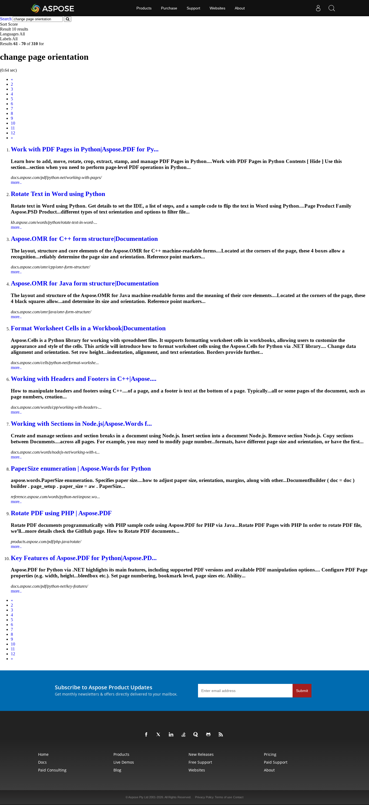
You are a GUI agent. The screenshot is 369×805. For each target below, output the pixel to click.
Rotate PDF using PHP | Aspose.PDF (61, 513)
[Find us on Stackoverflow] (184, 734)
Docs (42, 762)
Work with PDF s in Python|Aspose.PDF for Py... (85, 149)
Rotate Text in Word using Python (58, 193)
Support (193, 8)
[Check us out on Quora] (196, 734)
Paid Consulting (52, 770)
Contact (238, 797)
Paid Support (275, 762)
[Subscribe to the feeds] (221, 734)
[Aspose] (53, 8)
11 (13, 128)
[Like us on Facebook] (147, 734)
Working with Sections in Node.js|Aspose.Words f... (81, 423)
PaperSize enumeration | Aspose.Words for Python (81, 468)
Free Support (200, 762)
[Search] (331, 8)
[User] (318, 8)
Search (6, 18)
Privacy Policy (204, 797)
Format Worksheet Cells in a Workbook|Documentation (88, 328)
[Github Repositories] (209, 734)
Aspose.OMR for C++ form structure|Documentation (84, 238)
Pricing (270, 754)
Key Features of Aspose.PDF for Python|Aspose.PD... (84, 557)
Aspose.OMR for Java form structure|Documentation (85, 283)
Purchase (169, 8)
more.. (16, 182)
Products (144, 8)
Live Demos (123, 762)
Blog (117, 770)
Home (43, 754)
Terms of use (223, 797)
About (240, 8)
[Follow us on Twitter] (159, 734)
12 (13, 133)
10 (13, 123)
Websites (217, 8)
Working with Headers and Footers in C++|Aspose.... (83, 378)
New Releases (201, 754)
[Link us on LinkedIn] (172, 734)
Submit (302, 690)
